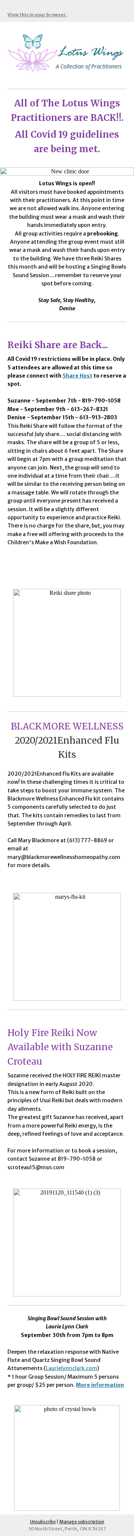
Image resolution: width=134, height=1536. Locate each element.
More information (100, 1385)
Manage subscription (81, 1521)
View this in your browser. (37, 14)
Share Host (77, 375)
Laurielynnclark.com (71, 1368)
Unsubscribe (43, 1521)
